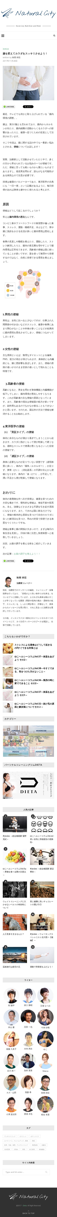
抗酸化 (44, 1145)
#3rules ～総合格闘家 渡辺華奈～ (42, 870)
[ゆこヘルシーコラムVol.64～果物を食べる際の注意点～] (15, 857)
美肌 (23, 1149)
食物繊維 (41, 1149)
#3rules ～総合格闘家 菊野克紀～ (14, 837)
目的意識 (7, 1149)
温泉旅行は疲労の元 (11, 967)
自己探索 (32, 1149)
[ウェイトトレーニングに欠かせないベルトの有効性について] (15, 889)
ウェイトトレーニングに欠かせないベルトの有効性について (14, 904)
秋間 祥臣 (16, 57)
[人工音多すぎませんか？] (15, 922)
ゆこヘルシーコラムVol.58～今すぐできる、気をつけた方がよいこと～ (34, 670)
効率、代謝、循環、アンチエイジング (16, 1145)
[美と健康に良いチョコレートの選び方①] (42, 889)
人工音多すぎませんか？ (13, 934)
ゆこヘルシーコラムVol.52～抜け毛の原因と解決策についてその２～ (34, 705)
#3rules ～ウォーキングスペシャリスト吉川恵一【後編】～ (41, 937)
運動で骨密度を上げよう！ (41, 967)
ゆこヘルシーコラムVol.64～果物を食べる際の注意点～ (14, 872)
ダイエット (23, 1136)
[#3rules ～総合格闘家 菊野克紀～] (15, 824)
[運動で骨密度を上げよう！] (42, 955)
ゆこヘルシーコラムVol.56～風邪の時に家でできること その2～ (34, 682)
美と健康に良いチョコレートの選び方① (41, 903)
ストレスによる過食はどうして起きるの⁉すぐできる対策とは (33, 646)
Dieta (25, 1205)
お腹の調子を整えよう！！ (27, 553)
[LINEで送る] (9, 106)
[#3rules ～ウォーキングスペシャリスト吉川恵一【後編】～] (42, 922)
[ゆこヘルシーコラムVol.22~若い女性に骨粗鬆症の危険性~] (42, 824)
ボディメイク (35, 1136)
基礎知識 (6, 49)
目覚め (16, 1149)
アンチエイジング (9, 1136)
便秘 (33, 1141)
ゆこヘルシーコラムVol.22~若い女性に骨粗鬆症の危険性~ (42, 839)
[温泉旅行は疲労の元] (15, 955)
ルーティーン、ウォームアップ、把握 (16, 1141)
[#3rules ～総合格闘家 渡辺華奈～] (42, 857)
